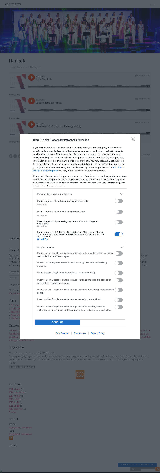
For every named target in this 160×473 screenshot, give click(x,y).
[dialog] (80, 236)
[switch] (119, 201)
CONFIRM (57, 322)
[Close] (134, 140)
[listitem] (80, 194)
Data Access (80, 333)
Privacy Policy (98, 333)
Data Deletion (62, 333)
